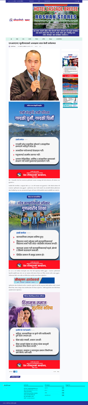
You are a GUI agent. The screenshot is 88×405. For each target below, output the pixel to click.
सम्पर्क (39, 1)
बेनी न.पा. (46, 390)
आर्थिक (43, 39)
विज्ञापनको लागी (31, 1)
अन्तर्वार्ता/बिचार (59, 39)
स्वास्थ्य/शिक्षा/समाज (47, 395)
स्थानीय (29, 39)
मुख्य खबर (46, 387)
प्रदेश (23, 39)
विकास (36, 39)
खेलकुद (50, 39)
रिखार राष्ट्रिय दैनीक (47, 1)
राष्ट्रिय (17, 39)
